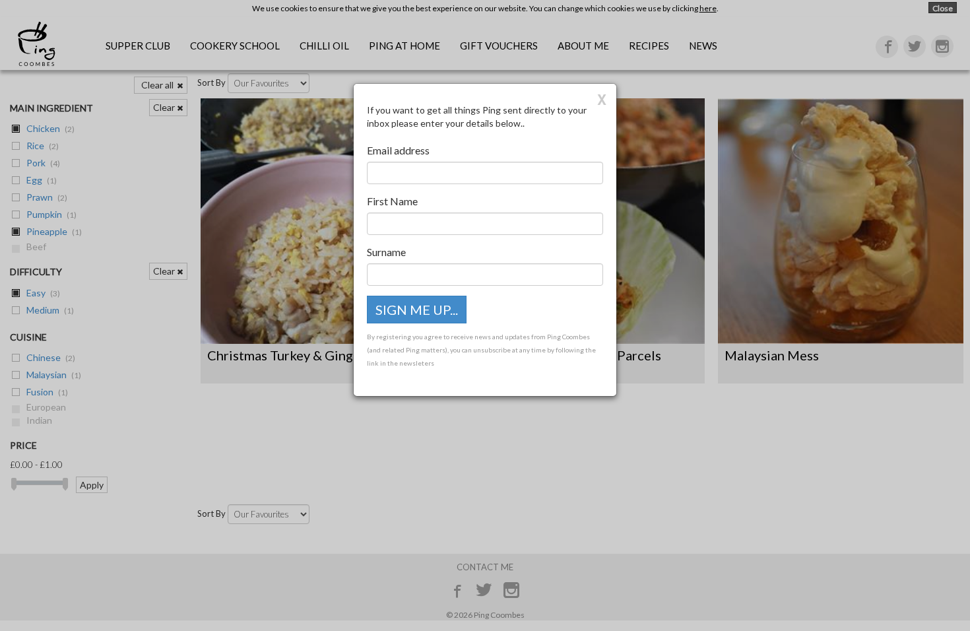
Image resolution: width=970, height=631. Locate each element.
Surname (386, 252)
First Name (392, 201)
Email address (398, 150)
